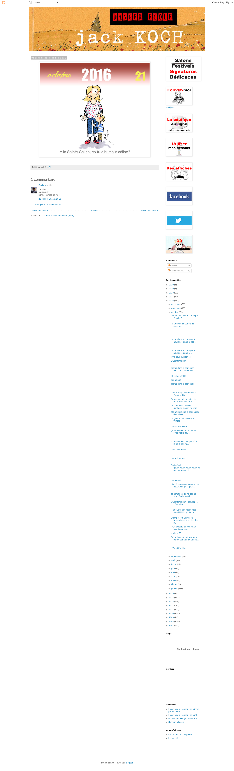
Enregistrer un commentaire (48, 205)
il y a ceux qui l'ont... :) (181, 357)
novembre (176, 308)
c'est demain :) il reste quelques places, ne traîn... (185, 406)
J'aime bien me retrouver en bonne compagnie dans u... (185, 538)
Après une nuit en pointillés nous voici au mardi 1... (183, 400)
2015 (171, 593)
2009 (171, 617)
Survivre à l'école (176, 722)
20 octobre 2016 (178, 376)
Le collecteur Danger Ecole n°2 (183, 715)
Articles (173, 265)
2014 (171, 597)
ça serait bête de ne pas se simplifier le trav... (183, 431)
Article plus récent (40, 211)
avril (173, 576)
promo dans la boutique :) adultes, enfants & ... (183, 351)
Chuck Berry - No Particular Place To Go (183, 393)
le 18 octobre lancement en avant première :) (183, 528)
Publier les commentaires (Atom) (59, 215)
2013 (171, 601)
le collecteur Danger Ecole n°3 (182, 718)
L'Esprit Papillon (178, 361)
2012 (171, 605)
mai (173, 572)
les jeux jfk (173, 738)
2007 (171, 625)
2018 (171, 293)
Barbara (43, 185)
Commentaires (177, 271)
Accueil (94, 211)
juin (173, 568)
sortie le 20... (177, 533)
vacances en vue (179, 426)
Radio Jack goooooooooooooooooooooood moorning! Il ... (185, 467)
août (173, 560)
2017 (171, 297)
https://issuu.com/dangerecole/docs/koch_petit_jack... (185, 485)
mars (173, 580)
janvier (174, 588)
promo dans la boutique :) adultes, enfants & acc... (183, 340)
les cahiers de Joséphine (180, 734)
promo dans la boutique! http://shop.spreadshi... (182, 369)
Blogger (129, 763)
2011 (171, 609)
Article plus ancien (149, 211)
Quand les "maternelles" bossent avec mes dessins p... (184, 520)
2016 (171, 300)
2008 (171, 621)
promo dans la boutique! (182, 384)
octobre (175, 312)
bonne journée (178, 458)
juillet (174, 564)
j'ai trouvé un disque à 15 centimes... (182, 325)
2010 (171, 613)
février (174, 584)
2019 (171, 289)
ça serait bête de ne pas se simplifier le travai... (183, 495)
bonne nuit (176, 380)
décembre (176, 304)
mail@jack (171, 107)
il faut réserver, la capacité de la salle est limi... (184, 442)
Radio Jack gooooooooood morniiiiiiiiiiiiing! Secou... (183, 511)
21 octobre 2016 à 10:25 (50, 199)
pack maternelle (178, 449)
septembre (176, 556)
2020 (171, 285)
